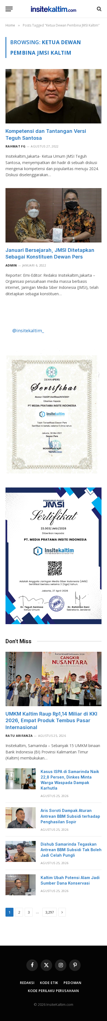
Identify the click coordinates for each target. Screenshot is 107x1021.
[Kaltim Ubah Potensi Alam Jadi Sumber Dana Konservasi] (20, 884)
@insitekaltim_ (28, 330)
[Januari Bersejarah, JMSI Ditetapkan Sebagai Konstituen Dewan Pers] (53, 215)
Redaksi (27, 982)
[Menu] (9, 9)
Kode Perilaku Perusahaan (53, 990)
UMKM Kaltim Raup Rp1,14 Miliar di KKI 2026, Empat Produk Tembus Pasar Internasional (51, 720)
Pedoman (72, 982)
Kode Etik (49, 982)
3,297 (49, 912)
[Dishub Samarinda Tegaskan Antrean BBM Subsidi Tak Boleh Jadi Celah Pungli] (20, 851)
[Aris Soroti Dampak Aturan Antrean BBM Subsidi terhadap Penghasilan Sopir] (20, 817)
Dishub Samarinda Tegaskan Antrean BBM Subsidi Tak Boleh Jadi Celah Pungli (71, 850)
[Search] (99, 9)
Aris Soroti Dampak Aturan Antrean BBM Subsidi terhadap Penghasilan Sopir (70, 816)
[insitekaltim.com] (53, 9)
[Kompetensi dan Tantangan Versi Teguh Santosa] (53, 96)
